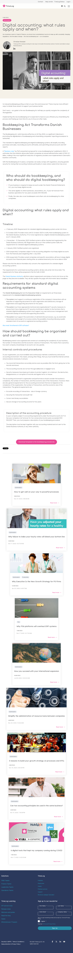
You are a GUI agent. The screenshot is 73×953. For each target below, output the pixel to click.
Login (68, 1)
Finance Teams (6, 884)
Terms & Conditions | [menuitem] (18, 941)
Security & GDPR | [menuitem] (6, 941)
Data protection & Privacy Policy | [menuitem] (11, 944)
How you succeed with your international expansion (36, 671)
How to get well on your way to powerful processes (36, 492)
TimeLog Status (59, 1)
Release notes (6, 909)
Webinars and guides (8, 912)
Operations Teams (7, 890)
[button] (69, 6)
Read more (53, 503)
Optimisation (7, 20)
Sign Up (54, 928)
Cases (3, 919)
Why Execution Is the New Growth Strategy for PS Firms (36, 581)
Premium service (42, 889)
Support (40, 892)
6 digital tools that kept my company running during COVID (36, 850)
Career (40, 886)
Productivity (25, 577)
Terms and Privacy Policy (49, 924)
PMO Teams (5, 880)
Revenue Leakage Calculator (46, 895)
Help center (49, 1)
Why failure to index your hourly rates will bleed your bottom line (36, 537)
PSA (18, 622)
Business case (9, 151)
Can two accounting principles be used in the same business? (36, 805)
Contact (40, 1)
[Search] (65, 6)
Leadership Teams (7, 887)
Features (40, 880)
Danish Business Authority (14, 276)
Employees (41, 883)
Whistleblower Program (9, 922)
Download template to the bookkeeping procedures (36, 442)
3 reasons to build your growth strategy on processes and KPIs (36, 761)
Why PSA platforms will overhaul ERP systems (37, 626)
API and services (6, 906)
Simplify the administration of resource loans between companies (36, 716)
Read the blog (6, 916)
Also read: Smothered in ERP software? (16, 325)
